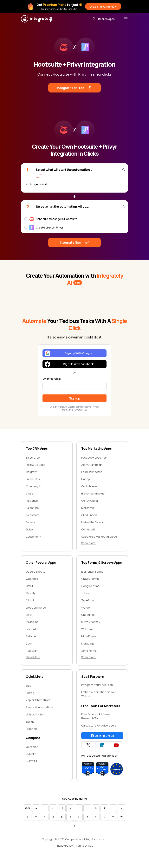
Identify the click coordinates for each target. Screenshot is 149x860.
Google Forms (90, 586)
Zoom (29, 643)
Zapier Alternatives (38, 700)
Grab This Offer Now (103, 6)
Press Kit (31, 729)
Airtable (31, 636)
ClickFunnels (89, 515)
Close (29, 493)
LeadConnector (91, 472)
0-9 (27, 808)
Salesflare (32, 508)
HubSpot (87, 479)
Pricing (30, 693)
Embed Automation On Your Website (98, 694)
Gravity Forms (90, 579)
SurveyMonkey (90, 622)
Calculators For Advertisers (98, 725)
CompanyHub (34, 486)
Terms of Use (80, 410)
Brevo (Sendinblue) (93, 493)
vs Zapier (32, 747)
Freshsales (33, 479)
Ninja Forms (88, 636)
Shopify (30, 593)
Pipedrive (32, 500)
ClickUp (31, 600)
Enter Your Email (51, 378)
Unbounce (88, 615)
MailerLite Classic (92, 522)
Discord (31, 629)
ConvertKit (88, 529)
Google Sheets (35, 571)
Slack (29, 615)
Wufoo (85, 607)
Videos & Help (35, 714)
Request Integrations (40, 707)
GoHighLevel (89, 486)
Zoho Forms (89, 650)
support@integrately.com (102, 755)
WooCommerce (36, 607)
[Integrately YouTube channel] (116, 745)
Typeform (87, 600)
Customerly (33, 536)
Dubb (29, 529)
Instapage (87, 643)
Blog (28, 685)
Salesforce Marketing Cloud (99, 536)
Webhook (32, 579)
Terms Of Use (84, 845)
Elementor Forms (92, 571)
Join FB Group (104, 736)
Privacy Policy (64, 845)
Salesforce (33, 457)
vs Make (31, 754)
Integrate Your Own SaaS (97, 685)
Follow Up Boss (35, 465)
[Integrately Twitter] (88, 745)
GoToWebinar (90, 500)
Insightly (31, 472)
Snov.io (30, 522)
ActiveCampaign (91, 465)
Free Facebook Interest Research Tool (96, 716)
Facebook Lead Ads (94, 457)
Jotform (86, 593)
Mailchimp (87, 508)
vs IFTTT (31, 761)
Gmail (29, 586)
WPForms (87, 629)
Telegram (32, 650)
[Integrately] (36, 18)
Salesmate (33, 515)
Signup (30, 721)
